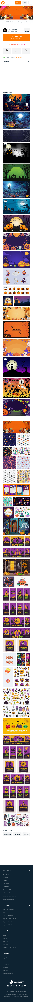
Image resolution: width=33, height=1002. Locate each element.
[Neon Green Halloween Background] (16, 171)
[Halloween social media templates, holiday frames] (16, 541)
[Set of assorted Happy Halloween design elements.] (16, 398)
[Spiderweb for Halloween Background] (16, 135)
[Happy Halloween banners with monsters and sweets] (9, 771)
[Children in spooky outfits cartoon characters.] (8, 655)
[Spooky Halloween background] (16, 152)
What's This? (19, 57)
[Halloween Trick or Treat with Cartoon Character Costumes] (16, 276)
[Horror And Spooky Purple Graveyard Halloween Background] (16, 223)
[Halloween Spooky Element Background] (16, 240)
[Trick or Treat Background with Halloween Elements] (16, 417)
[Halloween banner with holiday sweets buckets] (16, 860)
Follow (27, 31)
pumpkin (17, 996)
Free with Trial (16, 37)
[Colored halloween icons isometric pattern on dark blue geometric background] (9, 450)
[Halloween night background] (16, 377)
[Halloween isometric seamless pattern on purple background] (9, 486)
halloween (7, 996)
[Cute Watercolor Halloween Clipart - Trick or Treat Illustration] (9, 757)
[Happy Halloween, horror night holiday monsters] (8, 573)
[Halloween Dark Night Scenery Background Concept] (16, 120)
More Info (6, 61)
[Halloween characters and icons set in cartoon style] (11, 562)
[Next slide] (26, 996)
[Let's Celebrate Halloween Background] (16, 437)
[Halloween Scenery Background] (11, 311)
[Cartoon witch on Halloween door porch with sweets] (16, 599)
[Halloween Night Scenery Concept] (16, 189)
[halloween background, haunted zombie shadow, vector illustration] (16, 206)
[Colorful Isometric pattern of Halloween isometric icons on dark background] (21, 461)
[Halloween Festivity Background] (16, 258)
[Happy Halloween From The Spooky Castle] (16, 102)
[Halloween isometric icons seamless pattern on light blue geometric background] (9, 500)
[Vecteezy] (3, 2)
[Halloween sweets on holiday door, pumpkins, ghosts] (16, 640)
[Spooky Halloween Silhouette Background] (16, 339)
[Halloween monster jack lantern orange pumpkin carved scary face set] (16, 290)
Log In (24, 2)
